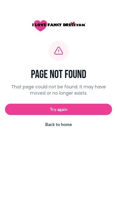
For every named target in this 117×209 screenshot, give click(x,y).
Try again (58, 109)
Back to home (58, 124)
